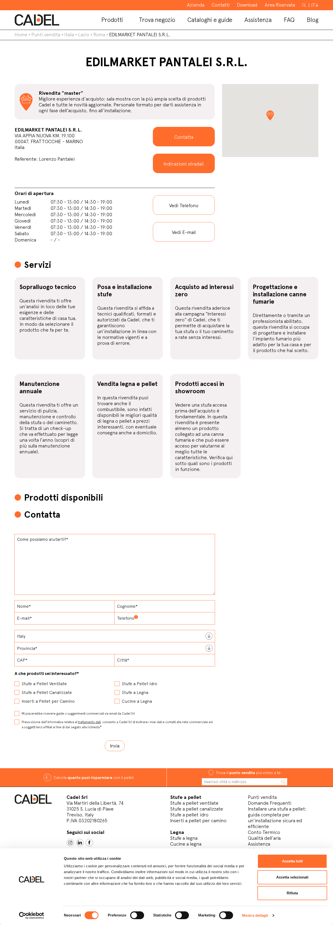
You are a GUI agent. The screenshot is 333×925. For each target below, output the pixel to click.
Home (21, 34)
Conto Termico (264, 832)
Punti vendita (45, 34)
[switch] (137, 915)
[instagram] (70, 842)
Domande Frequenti (269, 803)
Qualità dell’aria (264, 838)
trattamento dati (89, 722)
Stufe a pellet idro (189, 815)
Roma (99, 34)
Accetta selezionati (292, 877)
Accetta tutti (292, 861)
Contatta (183, 137)
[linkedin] (80, 842)
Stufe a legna (183, 838)
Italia (69, 34)
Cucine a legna (185, 844)
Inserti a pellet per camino (198, 820)
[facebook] (89, 842)
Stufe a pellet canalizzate (196, 809)
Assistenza (259, 844)
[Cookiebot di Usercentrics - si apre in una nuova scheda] (31, 915)
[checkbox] (114, 691)
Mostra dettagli (255, 915)
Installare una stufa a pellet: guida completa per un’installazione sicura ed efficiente (277, 817)
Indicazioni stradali (184, 164)
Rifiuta (292, 893)
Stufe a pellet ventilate (194, 803)
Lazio (83, 34)
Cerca (304, 4)
